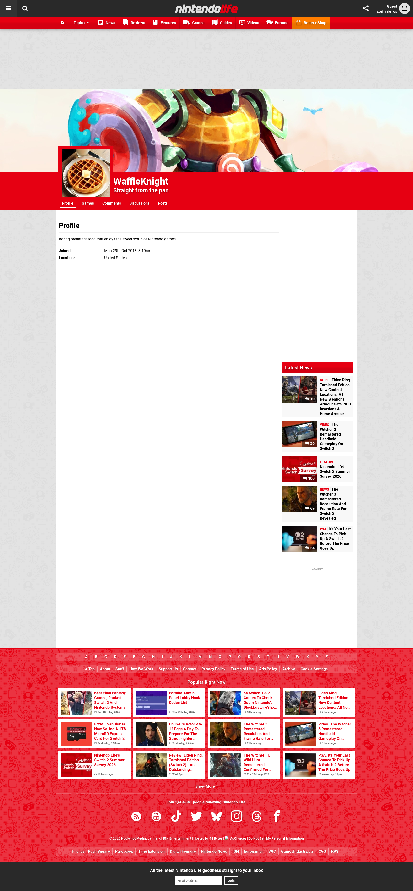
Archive (288, 669)
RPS (334, 851)
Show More (205, 786)
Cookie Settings (314, 669)
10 (312, 399)
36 (312, 443)
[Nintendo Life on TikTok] (176, 817)
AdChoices (237, 838)
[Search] (25, 8)
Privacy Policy (213, 669)
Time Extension (151, 851)
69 (312, 508)
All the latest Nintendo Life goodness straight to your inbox (206, 870)
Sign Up (391, 11)
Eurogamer (253, 851)
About (105, 669)
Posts (163, 203)
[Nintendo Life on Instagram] (236, 817)
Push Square (99, 851)
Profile (67, 203)
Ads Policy (268, 669)
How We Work (141, 669)
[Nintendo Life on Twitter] (196, 817)
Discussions (139, 203)
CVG (322, 851)
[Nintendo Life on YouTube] (156, 817)
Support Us (168, 669)
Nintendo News (214, 851)
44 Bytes (216, 838)
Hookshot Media (133, 838)
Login (380, 11)
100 (311, 478)
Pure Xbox (124, 851)
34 (312, 548)
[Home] (62, 23)
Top (91, 669)
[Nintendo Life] (206, 8)
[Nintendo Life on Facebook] (277, 817)
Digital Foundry (183, 851)
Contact (189, 669)
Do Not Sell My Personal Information (276, 838)
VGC (272, 851)
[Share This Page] (365, 8)
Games (88, 203)
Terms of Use (242, 669)
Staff (119, 669)
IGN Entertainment (177, 838)
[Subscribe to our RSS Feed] (136, 817)
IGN (235, 851)
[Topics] (8, 8)
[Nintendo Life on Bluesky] (216, 817)
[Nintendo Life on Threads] (257, 817)
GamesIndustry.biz (297, 851)
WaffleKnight (140, 181)
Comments (111, 203)
